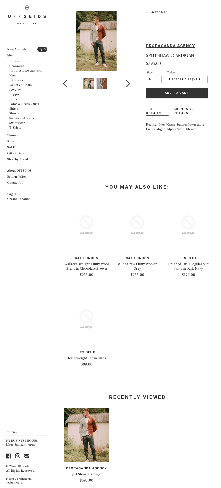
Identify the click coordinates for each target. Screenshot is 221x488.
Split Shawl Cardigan (87, 474)
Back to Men (158, 12)
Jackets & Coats (20, 85)
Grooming (17, 66)
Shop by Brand (17, 159)
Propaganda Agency (170, 46)
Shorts (14, 113)
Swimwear (17, 123)
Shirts (13, 108)
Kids (10, 141)
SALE (11, 147)
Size (150, 72)
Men (10, 55)
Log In (12, 194)
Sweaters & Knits (21, 118)
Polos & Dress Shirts (24, 104)
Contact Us (15, 183)
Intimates (16, 80)
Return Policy (17, 177)
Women (13, 135)
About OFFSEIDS (19, 171)
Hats (12, 75)
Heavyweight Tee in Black (86, 358)
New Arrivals (16, 49)
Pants (13, 99)
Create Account (18, 199)
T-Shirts (15, 127)
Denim (14, 61)
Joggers (15, 94)
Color (171, 72)
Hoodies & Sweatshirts (25, 71)
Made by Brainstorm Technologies (19, 481)
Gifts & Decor (17, 153)
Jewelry (15, 90)
